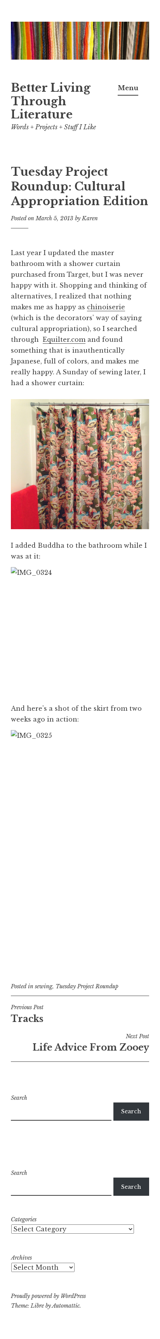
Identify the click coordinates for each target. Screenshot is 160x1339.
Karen (90, 218)
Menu (128, 88)
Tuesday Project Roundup (87, 986)
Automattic (66, 1305)
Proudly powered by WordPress (48, 1296)
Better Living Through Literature (50, 101)
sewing (43, 986)
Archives (21, 1257)
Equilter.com (64, 339)
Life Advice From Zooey (91, 1043)
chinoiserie (106, 307)
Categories (24, 1219)
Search (19, 1097)
